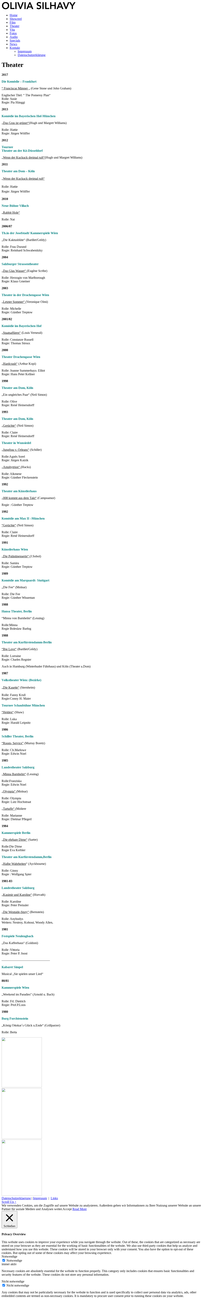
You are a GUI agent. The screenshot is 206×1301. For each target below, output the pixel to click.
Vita (12, 29)
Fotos (13, 33)
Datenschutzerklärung (31, 55)
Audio (14, 37)
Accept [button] (67, 1209)
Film (12, 22)
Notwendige (14, 1260)
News (13, 44)
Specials (15, 40)
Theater (14, 26)
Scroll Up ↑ (9, 1202)
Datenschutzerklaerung (16, 1198)
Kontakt (15, 47)
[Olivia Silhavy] (39, 8)
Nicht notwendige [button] (13, 1281)
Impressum (25, 51)
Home (14, 15)
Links (54, 1198)
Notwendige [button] (9, 1256)
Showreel (16, 19)
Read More (79, 1209)
